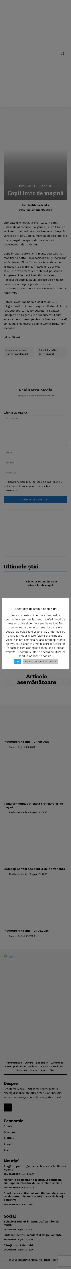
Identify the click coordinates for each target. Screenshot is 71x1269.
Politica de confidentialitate (40, 661)
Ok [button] (17, 661)
